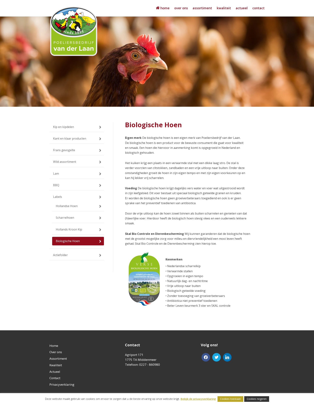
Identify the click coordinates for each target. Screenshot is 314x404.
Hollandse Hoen (67, 206)
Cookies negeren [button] (257, 399)
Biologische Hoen (68, 241)
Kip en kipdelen (63, 127)
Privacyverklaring (61, 384)
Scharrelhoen (65, 218)
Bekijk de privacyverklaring (198, 399)
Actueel (242, 8)
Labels (57, 197)
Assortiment (202, 8)
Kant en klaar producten (69, 138)
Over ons (181, 8)
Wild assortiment (64, 162)
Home (53, 346)
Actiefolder (60, 255)
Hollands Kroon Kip (69, 229)
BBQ (56, 185)
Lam (56, 174)
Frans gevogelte (64, 150)
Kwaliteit (224, 8)
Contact (258, 8)
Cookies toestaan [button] (230, 399)
